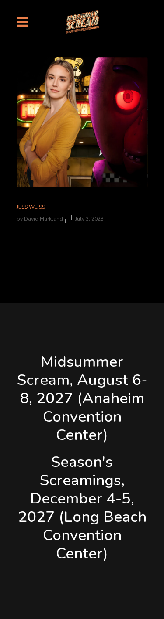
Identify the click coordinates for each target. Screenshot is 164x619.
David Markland (43, 218)
